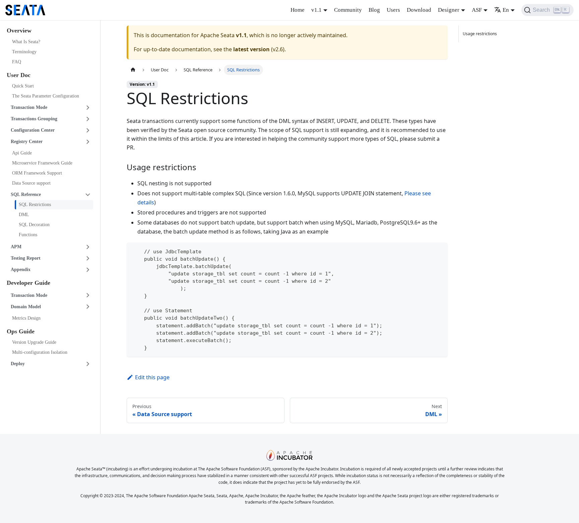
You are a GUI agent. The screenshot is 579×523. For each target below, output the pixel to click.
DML (24, 214)
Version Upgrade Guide (34, 342)
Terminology (24, 51)
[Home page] (133, 70)
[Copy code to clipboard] (439, 250)
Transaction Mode (29, 107)
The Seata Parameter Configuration (45, 96)
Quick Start (23, 85)
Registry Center (27, 141)
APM (16, 246)
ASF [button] (477, 10)
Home (298, 10)
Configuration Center (33, 130)
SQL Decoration (34, 224)
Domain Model (26, 306)
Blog (374, 10)
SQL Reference (26, 194)
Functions (28, 234)
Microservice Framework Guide (42, 163)
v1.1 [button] (316, 10)
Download (419, 10)
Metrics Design (26, 318)
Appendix (20, 269)
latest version (251, 49)
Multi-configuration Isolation (39, 352)
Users (393, 10)
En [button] (506, 10)
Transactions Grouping (34, 118)
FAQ (16, 61)
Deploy (18, 363)
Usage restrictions (480, 34)
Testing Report (26, 258)
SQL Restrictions (35, 204)
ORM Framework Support (37, 173)
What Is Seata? (26, 41)
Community (348, 10)
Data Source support (31, 183)
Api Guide (22, 152)
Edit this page (152, 377)
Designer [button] (448, 10)
